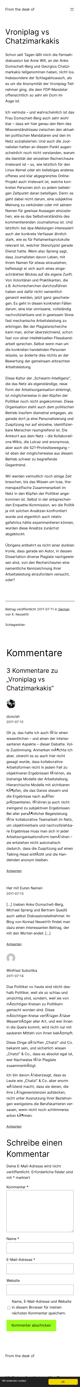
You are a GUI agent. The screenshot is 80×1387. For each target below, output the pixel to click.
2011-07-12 (15, 722)
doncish (13, 716)
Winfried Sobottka (21, 970)
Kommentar (17, 1187)
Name (12, 1238)
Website (13, 1280)
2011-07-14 (15, 976)
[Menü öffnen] (72, 9)
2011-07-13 (15, 893)
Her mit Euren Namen (24, 888)
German (64, 609)
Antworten (14, 871)
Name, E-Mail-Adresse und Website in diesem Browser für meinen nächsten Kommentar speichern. (41, 1307)
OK (63, 1381)
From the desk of (19, 9)
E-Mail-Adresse (20, 1259)
